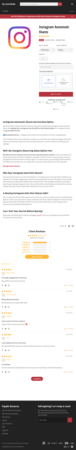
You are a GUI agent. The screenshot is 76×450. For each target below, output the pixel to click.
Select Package (43, 45)
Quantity (42, 54)
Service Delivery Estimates (11, 410)
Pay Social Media (8, 4)
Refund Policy (14, 443)
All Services (6, 417)
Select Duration (62, 45)
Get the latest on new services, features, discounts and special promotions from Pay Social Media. (53, 412)
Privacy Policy (6, 443)
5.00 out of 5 (42, 235)
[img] (7, 270)
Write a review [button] (37, 257)
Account (72, 11)
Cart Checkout (7, 424)
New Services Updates (10, 414)
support (40, 215)
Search (4, 420)
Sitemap (5, 433)
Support (5, 430)
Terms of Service (24, 443)
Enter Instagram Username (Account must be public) (55, 63)
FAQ (3, 427)
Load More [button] (37, 379)
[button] (44, 36)
